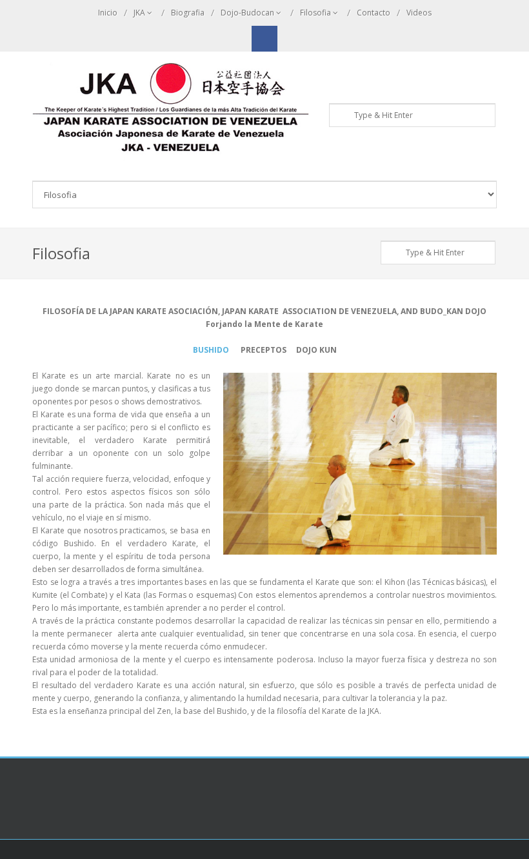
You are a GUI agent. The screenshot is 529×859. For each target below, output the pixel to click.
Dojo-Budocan (247, 12)
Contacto (373, 12)
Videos (419, 12)
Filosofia (315, 12)
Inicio (107, 12)
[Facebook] (264, 39)
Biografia (188, 12)
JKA (139, 12)
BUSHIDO (211, 349)
